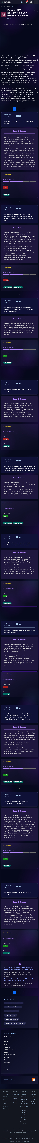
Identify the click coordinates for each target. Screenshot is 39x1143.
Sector (6, 1052)
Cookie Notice (15, 1097)
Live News (24, 1115)
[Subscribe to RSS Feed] (33, 1079)
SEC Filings (30, 24)
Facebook (33, 1096)
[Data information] (18, 1033)
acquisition (7, 362)
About (6, 1094)
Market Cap (8, 1036)
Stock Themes (24, 1111)
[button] (21, 2)
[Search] (31, 2)
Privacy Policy (15, 1102)
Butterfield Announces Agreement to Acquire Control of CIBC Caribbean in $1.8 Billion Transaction (18, 309)
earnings (6, 194)
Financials (15, 24)
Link (5, 1059)
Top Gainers (24, 1096)
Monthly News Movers (24, 1102)
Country (7, 1062)
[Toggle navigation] (36, 2)
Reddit (33, 1099)
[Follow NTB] (36, 10)
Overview (5, 24)
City (5, 1067)
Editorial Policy (5, 1100)
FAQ (5, 1103)
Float (6, 1042)
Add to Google (33, 1102)
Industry (7, 1047)
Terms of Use (15, 1094)
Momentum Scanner (24, 1107)
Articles (24, 1094)
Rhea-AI (5, 1106)
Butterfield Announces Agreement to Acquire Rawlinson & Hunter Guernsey (17, 544)
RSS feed (33, 1094)
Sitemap (5, 1109)
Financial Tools (24, 1118)
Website (7, 1057)
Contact (5, 1096)
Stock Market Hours (24, 1122)
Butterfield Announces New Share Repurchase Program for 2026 (16, 802)
